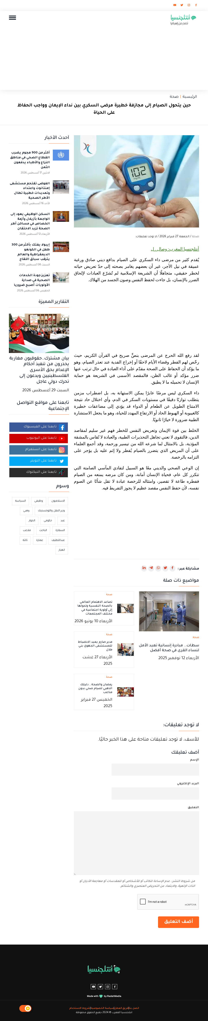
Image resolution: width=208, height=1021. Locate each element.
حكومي (48, 520)
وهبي (26, 510)
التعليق (193, 807)
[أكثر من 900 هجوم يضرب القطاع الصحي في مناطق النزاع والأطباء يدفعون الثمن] (61, 158)
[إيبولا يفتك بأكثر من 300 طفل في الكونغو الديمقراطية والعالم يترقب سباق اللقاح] (61, 250)
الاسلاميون (58, 501)
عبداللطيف (58, 540)
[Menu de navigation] (12, 17)
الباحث (43, 530)
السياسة (20, 501)
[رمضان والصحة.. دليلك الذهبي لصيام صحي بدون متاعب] (125, 692)
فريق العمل (121, 1008)
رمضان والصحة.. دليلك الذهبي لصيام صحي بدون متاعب (95, 688)
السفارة (60, 530)
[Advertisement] (104, 56)
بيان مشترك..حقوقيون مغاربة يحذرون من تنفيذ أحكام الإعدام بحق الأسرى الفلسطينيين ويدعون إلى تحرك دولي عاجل (39, 370)
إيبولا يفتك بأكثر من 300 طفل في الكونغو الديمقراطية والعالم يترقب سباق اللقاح (31, 252)
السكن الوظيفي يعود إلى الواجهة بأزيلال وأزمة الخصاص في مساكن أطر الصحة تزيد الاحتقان (30, 222)
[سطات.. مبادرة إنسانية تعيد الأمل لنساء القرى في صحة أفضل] (169, 612)
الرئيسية (190, 97)
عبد (63, 520)
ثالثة (25, 540)
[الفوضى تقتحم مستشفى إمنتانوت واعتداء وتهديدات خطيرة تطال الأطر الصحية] (61, 188)
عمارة (39, 540)
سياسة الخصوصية (102, 1008)
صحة (174, 97)
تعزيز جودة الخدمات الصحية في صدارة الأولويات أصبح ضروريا (32, 280)
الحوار (32, 520)
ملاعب (27, 530)
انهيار (62, 550)
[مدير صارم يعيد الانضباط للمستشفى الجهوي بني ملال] (125, 650)
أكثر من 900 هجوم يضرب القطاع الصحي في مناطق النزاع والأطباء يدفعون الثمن (30, 160)
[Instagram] (189, 6)
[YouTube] (175, 6)
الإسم (194, 760)
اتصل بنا (134, 1008)
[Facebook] (196, 6)
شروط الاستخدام (79, 1008)
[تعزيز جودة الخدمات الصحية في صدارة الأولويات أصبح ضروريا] (61, 280)
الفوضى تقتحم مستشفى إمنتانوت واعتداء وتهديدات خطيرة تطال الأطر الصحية (30, 191)
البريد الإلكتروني (188, 783)
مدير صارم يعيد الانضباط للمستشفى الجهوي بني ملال (95, 646)
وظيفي (38, 501)
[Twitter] (182, 6)
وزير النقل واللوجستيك (51, 510)
